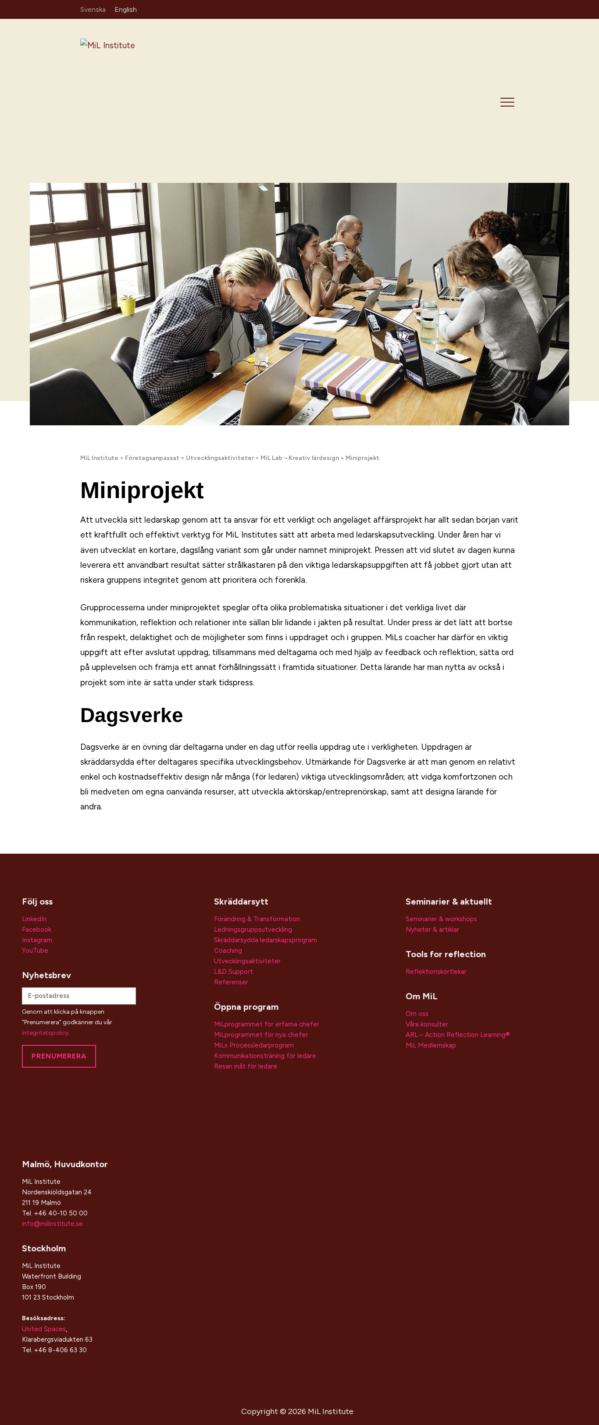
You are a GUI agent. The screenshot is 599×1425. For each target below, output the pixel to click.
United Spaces (44, 1329)
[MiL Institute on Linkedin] (474, 9)
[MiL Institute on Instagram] (487, 9)
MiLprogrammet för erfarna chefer (266, 1024)
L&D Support (233, 972)
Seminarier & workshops (441, 919)
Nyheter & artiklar (432, 929)
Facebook (36, 929)
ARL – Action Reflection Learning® (458, 1035)
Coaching (228, 951)
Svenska (93, 9)
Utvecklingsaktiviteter (247, 961)
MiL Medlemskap (431, 1045)
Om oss (417, 1014)
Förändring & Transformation (257, 919)
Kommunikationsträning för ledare (265, 1056)
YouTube (35, 951)
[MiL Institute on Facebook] (500, 9)
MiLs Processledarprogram (254, 1045)
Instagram (37, 940)
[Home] (142, 100)
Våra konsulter (427, 1024)
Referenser (231, 982)
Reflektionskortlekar (436, 972)
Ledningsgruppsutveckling (253, 929)
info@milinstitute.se (52, 1224)
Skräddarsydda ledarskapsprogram (265, 940)
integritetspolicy (45, 1033)
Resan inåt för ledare (245, 1066)
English (125, 9)
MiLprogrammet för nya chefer (261, 1035)
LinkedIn (34, 919)
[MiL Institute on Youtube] (512, 9)
